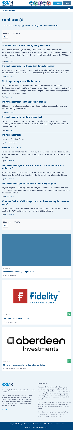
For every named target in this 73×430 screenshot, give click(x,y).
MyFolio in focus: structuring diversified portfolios (24, 365)
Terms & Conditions (32, 428)
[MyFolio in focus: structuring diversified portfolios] (36, 343)
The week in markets (11, 135)
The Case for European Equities (16, 318)
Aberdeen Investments (16, 368)
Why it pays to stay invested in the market (21, 81)
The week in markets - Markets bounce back (22, 117)
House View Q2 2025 (11, 147)
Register (67, 3)
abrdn (24, 368)
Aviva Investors (9, 61)
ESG (16, 143)
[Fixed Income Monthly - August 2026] (36, 250)
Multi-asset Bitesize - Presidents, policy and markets (26, 45)
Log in (58, 3)
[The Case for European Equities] (36, 296)
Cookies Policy (43, 428)
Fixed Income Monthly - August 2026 (18, 272)
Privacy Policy (60, 424)
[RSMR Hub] (7, 3)
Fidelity (7, 275)
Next (5, 37)
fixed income (13, 275)
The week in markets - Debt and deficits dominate (25, 101)
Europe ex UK (13, 322)
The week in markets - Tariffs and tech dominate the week (28, 66)
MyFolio (7, 368)
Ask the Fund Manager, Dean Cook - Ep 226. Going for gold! (29, 183)
